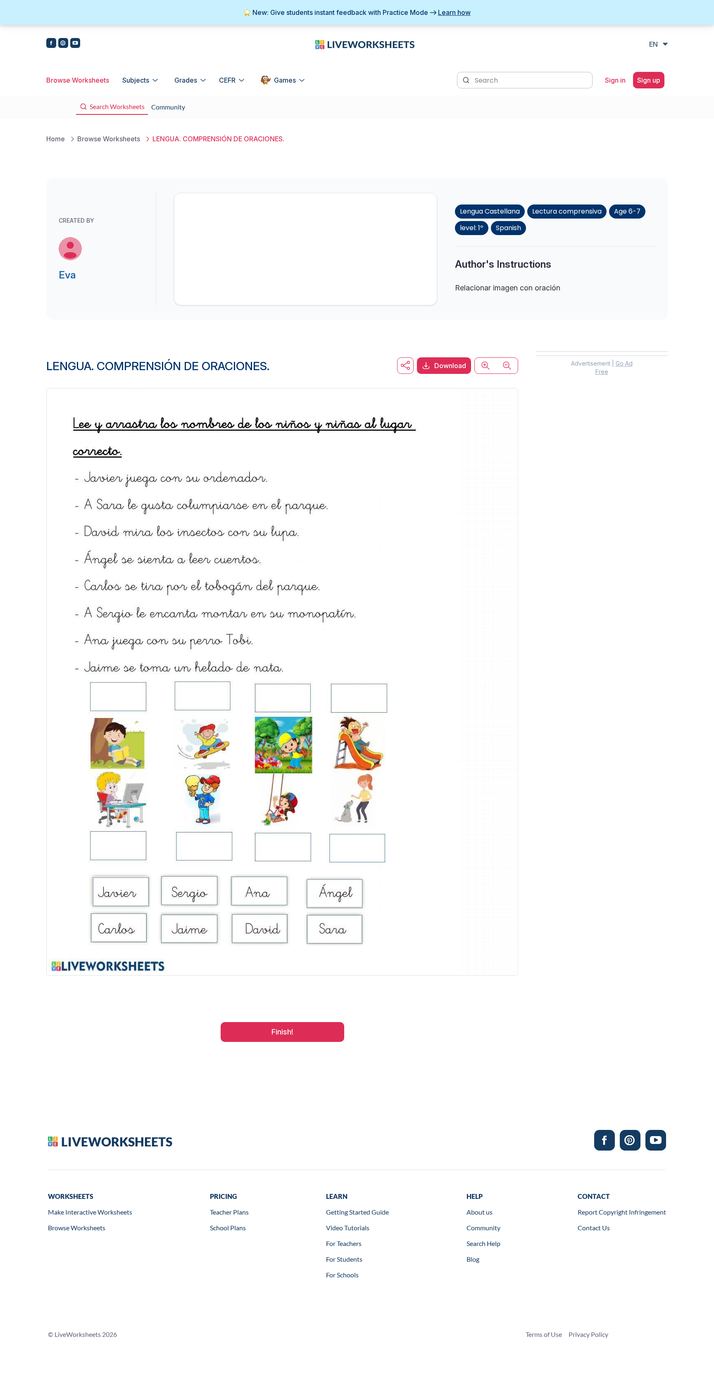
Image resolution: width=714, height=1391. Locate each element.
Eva (67, 275)
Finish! (282, 1031)
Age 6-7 (627, 211)
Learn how (454, 12)
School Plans (228, 1228)
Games (285, 80)
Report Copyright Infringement (622, 1212)
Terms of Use (544, 1334)
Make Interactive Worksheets (90, 1212)
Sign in (615, 80)
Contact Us (594, 1228)
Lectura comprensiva (567, 211)
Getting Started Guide (357, 1212)
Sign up (648, 80)
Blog (472, 1259)
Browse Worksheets (77, 80)
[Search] (467, 79)
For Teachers (344, 1243)
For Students (344, 1259)
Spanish (508, 228)
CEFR (227, 80)
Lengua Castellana (490, 211)
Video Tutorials (347, 1228)
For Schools (342, 1275)
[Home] (364, 44)
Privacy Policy (588, 1334)
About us (479, 1212)
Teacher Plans (229, 1212)
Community (483, 1228)
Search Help (483, 1243)
